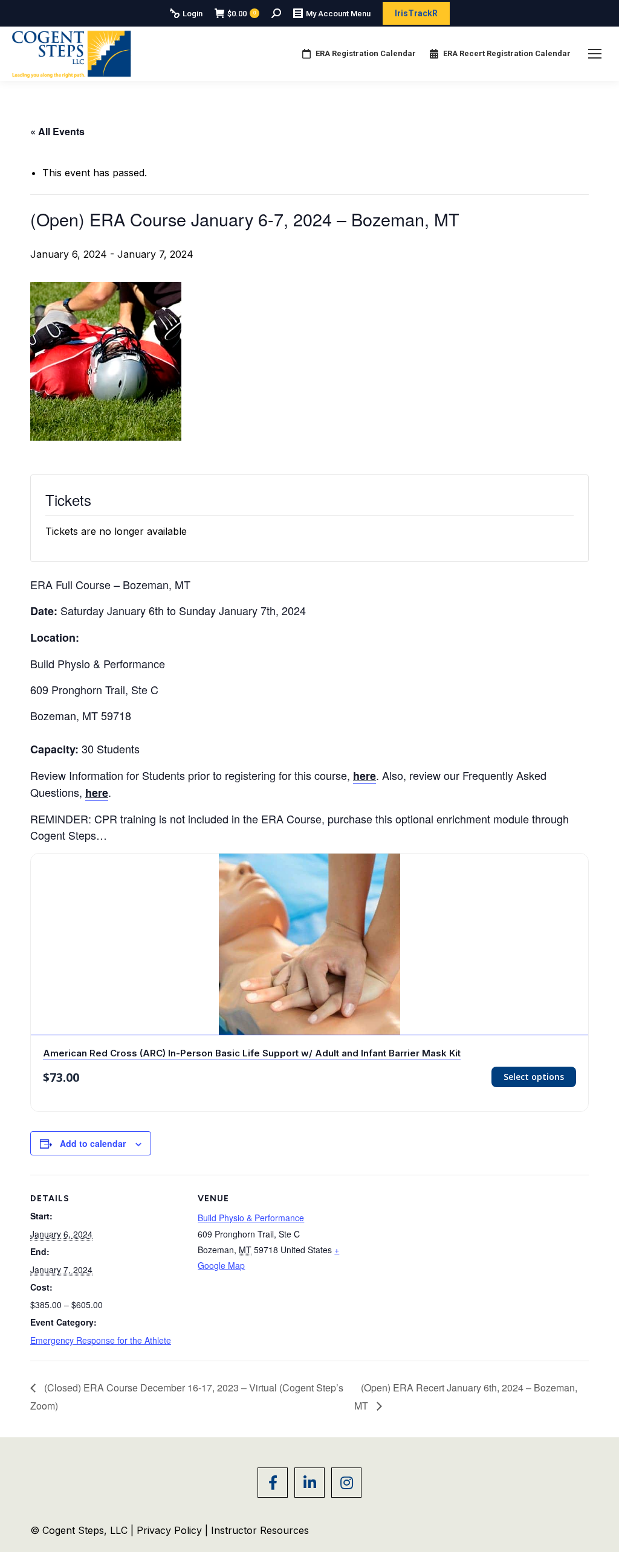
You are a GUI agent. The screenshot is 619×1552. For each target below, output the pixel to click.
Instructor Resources (260, 1530)
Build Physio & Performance (251, 1218)
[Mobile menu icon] (595, 54)
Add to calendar (93, 1143)
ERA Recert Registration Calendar (507, 53)
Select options (534, 1076)
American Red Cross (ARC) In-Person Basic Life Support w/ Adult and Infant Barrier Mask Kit (252, 1053)
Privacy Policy (171, 1530)
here (96, 792)
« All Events (57, 131)
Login (193, 13)
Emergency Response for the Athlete (100, 1340)
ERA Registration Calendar (366, 53)
